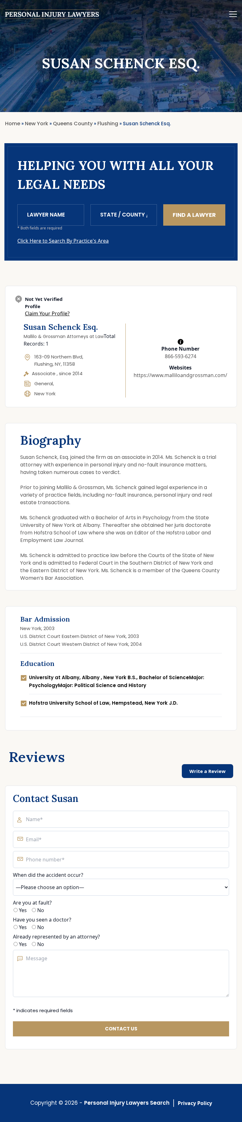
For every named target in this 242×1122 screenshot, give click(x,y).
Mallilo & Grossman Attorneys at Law (64, 336)
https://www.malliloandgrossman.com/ (180, 375)
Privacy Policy (195, 1103)
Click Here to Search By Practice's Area (63, 240)
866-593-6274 (180, 356)
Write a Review (207, 771)
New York (44, 393)
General (43, 383)
